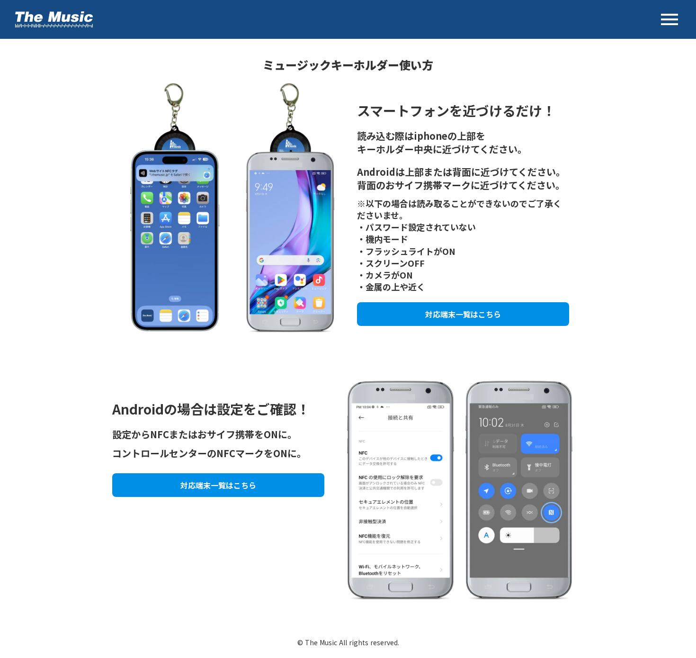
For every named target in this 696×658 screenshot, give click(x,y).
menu (669, 19)
